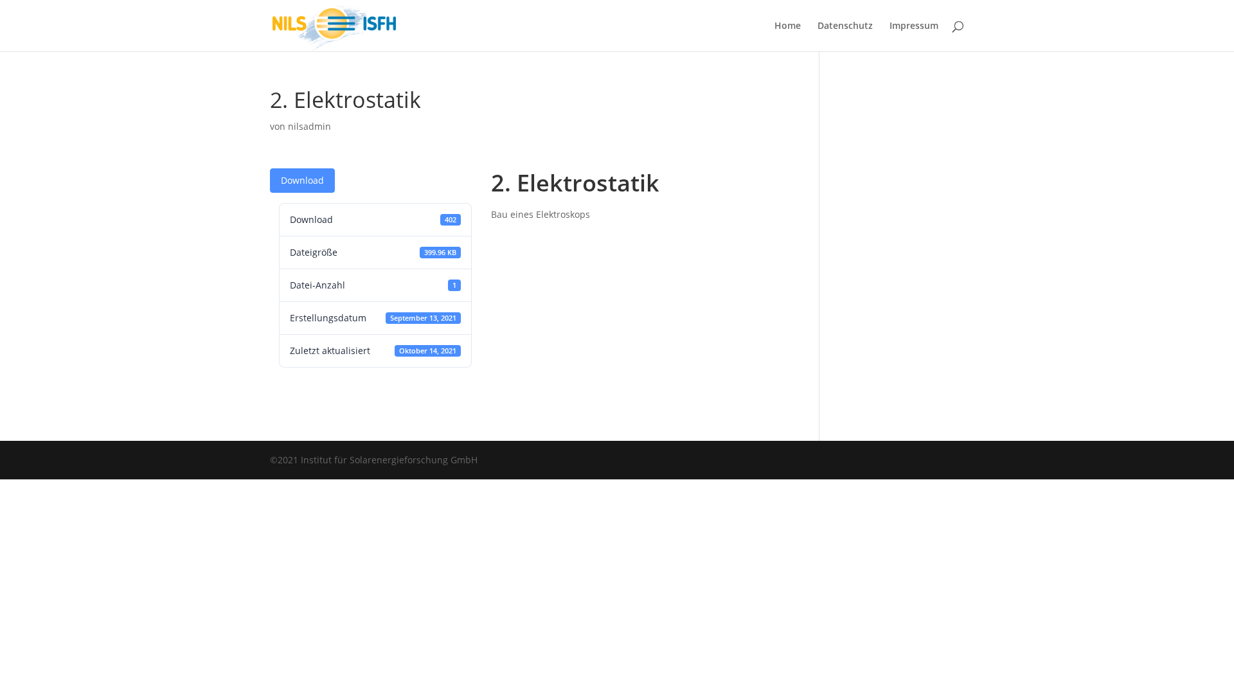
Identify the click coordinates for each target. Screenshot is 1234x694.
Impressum (914, 26)
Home (787, 26)
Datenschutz (845, 26)
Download (302, 180)
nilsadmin (309, 126)
